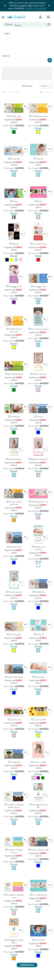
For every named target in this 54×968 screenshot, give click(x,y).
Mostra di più (27, 965)
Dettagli (14, 128)
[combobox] (27, 24)
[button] (3, 17)
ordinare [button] (44, 85)
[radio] (14, 132)
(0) (12, 92)
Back (7, 33)
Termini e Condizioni (36, 8)
